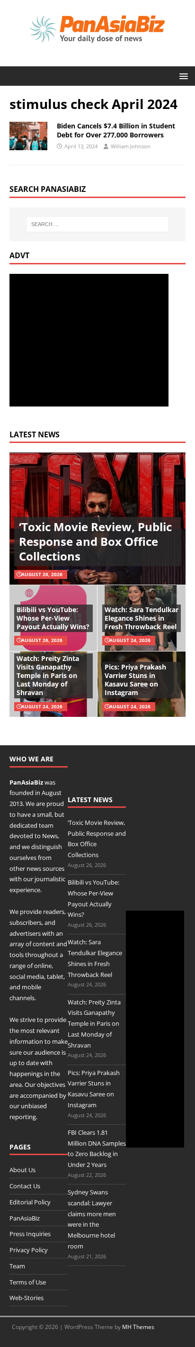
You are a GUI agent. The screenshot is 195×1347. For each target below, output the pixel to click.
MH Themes (138, 1327)
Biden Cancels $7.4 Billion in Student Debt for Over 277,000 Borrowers (116, 130)
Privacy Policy (28, 1250)
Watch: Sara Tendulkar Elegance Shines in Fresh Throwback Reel (141, 618)
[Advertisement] (88, 340)
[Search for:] (97, 224)
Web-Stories (26, 1297)
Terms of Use (27, 1282)
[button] (182, 75)
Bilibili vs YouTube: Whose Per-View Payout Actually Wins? (53, 618)
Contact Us (24, 1186)
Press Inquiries (30, 1233)
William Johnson (131, 146)
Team (17, 1266)
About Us (22, 1170)
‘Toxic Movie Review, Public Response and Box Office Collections (95, 541)
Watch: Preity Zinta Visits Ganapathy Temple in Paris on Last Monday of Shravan (48, 675)
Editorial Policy (30, 1202)
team (46, 825)
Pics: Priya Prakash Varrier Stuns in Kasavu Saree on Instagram (135, 679)
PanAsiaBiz (26, 782)
